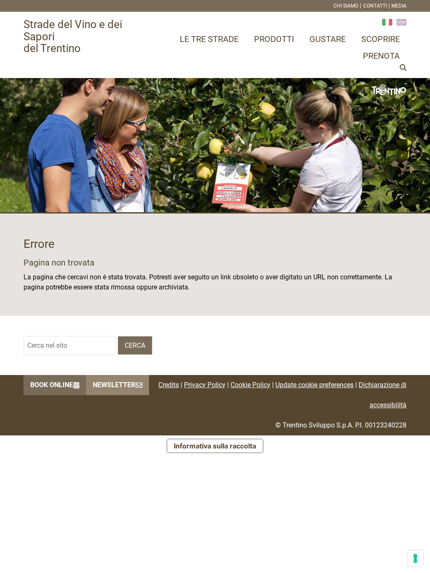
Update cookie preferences (314, 385)
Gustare (327, 39)
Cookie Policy (250, 385)
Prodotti (274, 39)
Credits (168, 385)
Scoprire (380, 39)
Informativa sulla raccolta (215, 446)
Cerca (135, 345)
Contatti (375, 6)
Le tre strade (209, 39)
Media (398, 6)
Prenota (381, 56)
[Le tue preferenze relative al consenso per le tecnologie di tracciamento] (415, 558)
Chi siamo (345, 6)
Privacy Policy (204, 385)
